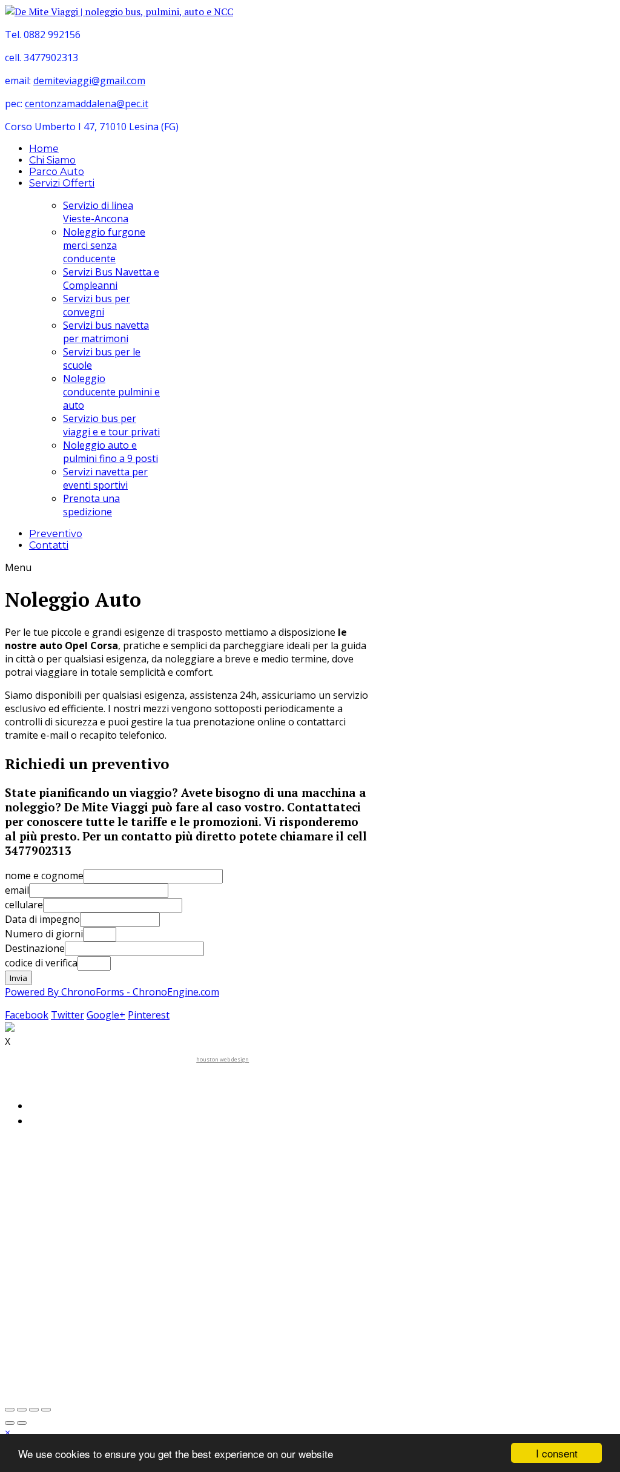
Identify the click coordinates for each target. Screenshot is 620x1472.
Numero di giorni (44, 933)
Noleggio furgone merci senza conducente (104, 245)
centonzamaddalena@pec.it (86, 103)
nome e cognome (44, 875)
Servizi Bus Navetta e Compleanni (111, 278)
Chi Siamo (52, 160)
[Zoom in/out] (22, 1409)
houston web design (222, 1059)
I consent (557, 1452)
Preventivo (55, 534)
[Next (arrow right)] (22, 1423)
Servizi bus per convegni (96, 305)
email (17, 890)
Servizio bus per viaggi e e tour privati (111, 425)
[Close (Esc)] (46, 1409)
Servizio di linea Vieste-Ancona (98, 212)
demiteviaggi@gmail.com (89, 80)
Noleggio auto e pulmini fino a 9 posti (110, 451)
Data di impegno (42, 919)
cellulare (24, 904)
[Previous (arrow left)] (10, 1423)
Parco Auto (56, 171)
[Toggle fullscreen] (10, 1409)
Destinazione (35, 948)
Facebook (26, 1014)
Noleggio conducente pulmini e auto (111, 392)
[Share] (34, 1409)
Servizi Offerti (61, 183)
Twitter (67, 1014)
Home (44, 148)
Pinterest (149, 1014)
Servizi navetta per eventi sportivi (105, 478)
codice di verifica (41, 962)
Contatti (48, 545)
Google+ (106, 1014)
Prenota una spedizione (91, 505)
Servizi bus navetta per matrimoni (106, 331)
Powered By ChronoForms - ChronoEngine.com (112, 991)
